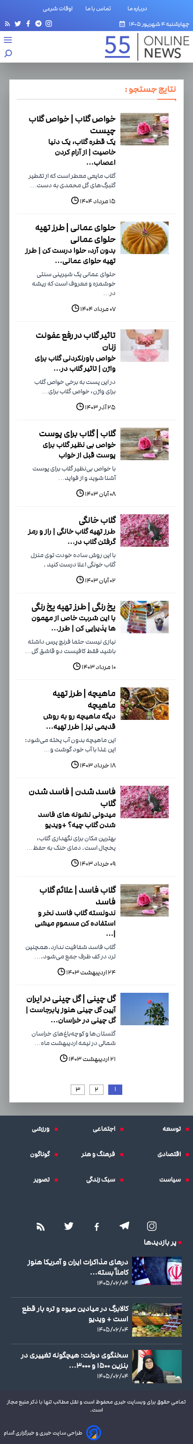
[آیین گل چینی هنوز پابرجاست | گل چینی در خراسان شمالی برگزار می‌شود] (144, 1009)
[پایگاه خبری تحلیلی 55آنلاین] (142, 47)
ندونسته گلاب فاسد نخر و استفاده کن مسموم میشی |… (75, 923)
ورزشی (43, 1128)
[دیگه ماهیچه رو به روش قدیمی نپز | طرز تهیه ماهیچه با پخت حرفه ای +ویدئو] (144, 703)
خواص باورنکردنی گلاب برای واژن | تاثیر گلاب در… (75, 363)
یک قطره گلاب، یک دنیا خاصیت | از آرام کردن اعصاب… (82, 152)
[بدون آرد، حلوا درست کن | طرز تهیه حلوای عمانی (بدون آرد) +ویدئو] (144, 238)
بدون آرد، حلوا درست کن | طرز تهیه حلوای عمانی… (70, 255)
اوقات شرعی (58, 8)
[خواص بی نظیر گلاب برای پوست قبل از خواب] (144, 444)
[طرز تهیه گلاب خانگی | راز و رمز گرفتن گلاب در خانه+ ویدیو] (144, 530)
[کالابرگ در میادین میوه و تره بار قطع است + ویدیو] (157, 1320)
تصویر (44, 1179)
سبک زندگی (103, 1179)
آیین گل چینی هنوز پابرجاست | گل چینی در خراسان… (71, 1015)
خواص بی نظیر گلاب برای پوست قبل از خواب (79, 449)
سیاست (172, 1179)
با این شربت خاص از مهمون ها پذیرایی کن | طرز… (73, 623)
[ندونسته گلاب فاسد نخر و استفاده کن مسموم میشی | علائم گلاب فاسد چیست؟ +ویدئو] (144, 900)
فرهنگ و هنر (101, 1154)
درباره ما (139, 8)
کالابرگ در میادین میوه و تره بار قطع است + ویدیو (75, 1313)
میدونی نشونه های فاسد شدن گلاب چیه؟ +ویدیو (77, 819)
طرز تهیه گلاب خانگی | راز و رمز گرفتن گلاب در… (72, 536)
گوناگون (42, 1154)
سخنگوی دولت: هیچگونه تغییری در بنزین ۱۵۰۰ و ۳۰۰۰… (74, 1360)
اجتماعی (106, 1128)
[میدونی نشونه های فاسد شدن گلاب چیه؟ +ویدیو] (144, 802)
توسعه (174, 1128)
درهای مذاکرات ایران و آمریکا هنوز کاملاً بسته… (78, 1267)
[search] (8, 54)
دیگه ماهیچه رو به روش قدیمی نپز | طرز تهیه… (79, 721)
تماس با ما (100, 8)
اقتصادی (171, 1154)
